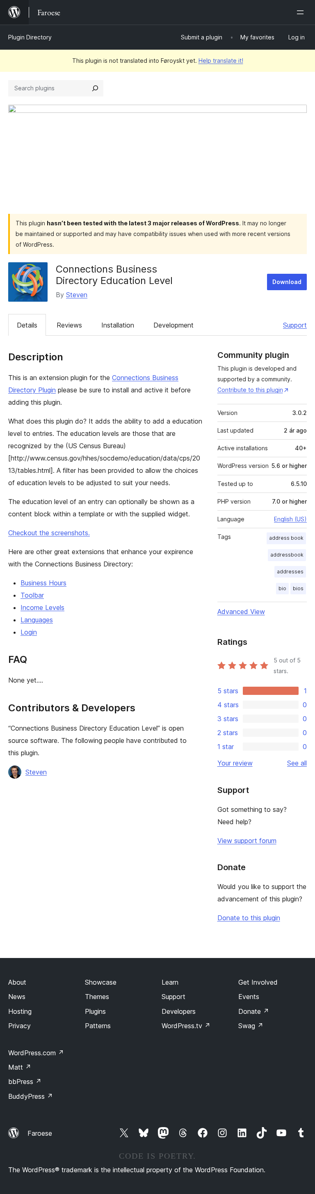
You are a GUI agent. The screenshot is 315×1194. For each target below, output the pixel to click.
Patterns (98, 1026)
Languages (37, 620)
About (17, 982)
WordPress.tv (186, 1026)
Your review (235, 763)
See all (297, 763)
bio (282, 588)
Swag (250, 1026)
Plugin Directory (30, 37)
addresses (290, 571)
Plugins (95, 1011)
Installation (117, 325)
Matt (19, 1067)
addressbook (287, 555)
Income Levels (42, 607)
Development (173, 325)
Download (286, 281)
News (16, 996)
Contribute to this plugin (250, 389)
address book (286, 538)
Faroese (39, 1133)
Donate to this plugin (248, 918)
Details (27, 325)
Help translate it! (221, 60)
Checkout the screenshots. (49, 533)
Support (295, 325)
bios (298, 588)
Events (248, 996)
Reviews (69, 325)
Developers (179, 1011)
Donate (253, 1011)
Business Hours (43, 583)
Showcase (100, 982)
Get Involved (258, 982)
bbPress (24, 1081)
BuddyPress (30, 1096)
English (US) (290, 519)
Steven (76, 295)
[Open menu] (302, 12)
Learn (170, 982)
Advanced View (241, 611)
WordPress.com (36, 1053)
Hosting (20, 1011)
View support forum (246, 840)
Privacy (19, 1026)
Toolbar (32, 595)
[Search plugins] (95, 88)
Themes (97, 996)
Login (29, 632)
